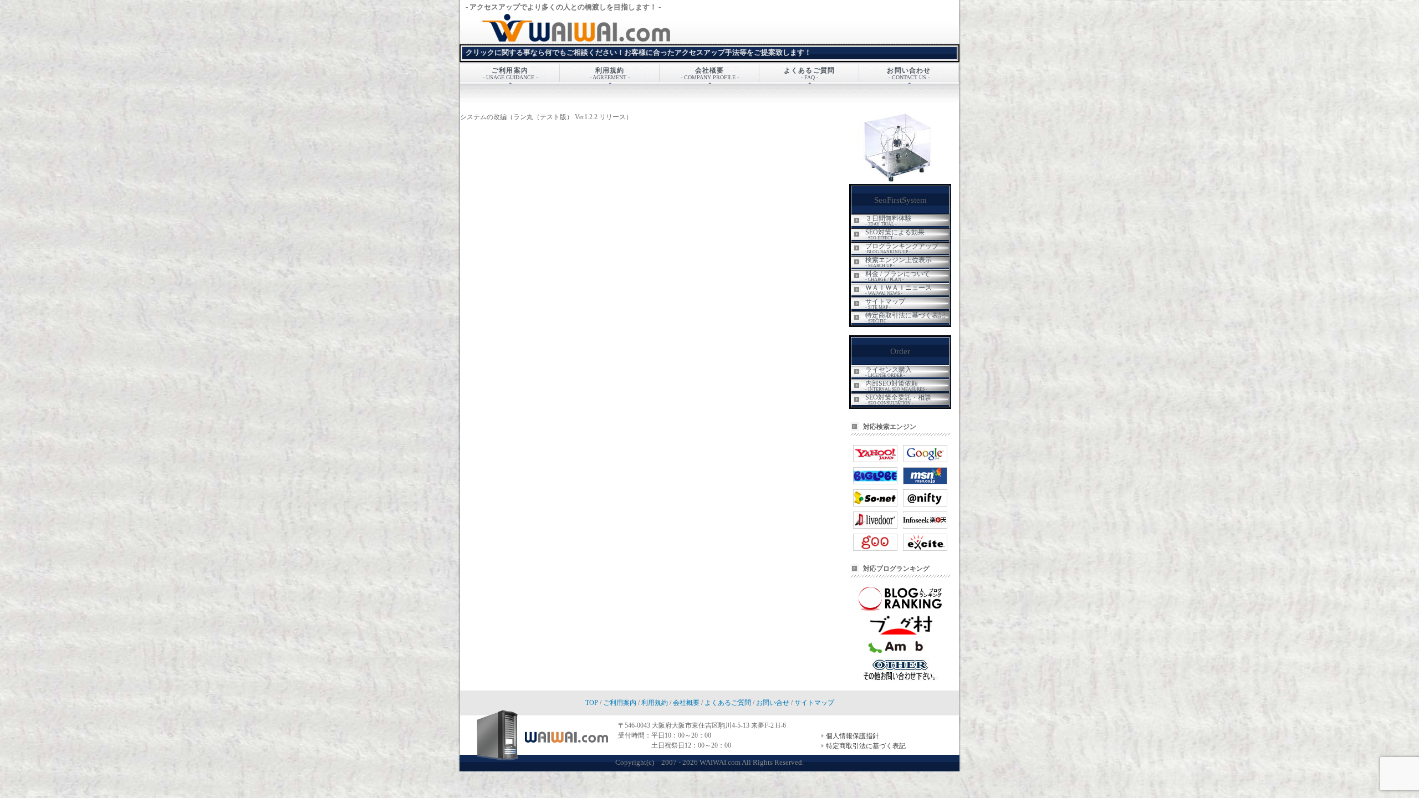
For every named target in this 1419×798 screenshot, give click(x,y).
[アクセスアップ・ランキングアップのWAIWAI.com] (620, 39)
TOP (591, 703)
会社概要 (686, 703)
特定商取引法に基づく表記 (866, 746)
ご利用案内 (619, 703)
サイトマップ (814, 703)
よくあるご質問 (728, 703)
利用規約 (654, 703)
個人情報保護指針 (852, 736)
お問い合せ (772, 703)
